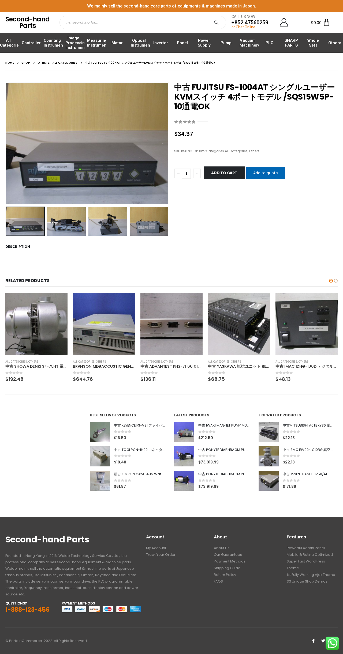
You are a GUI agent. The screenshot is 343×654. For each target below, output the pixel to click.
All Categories (10, 43)
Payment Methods (229, 561)
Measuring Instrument (97, 43)
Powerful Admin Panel (306, 547)
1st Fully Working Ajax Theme (311, 574)
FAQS (218, 581)
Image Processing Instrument (76, 43)
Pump (226, 42)
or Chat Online (243, 27)
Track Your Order (161, 554)
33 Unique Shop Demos (307, 581)
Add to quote (265, 173)
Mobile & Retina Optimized (310, 554)
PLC (269, 42)
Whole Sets (313, 43)
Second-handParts (27, 22)
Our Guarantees (228, 554)
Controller (31, 42)
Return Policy (225, 574)
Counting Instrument (54, 43)
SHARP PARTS (291, 43)
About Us (221, 547)
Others (334, 42)
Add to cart (224, 173)
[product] (36, 324)
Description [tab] (17, 246)
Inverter (160, 42)
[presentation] (7, 143)
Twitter (323, 641)
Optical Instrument (141, 43)
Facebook (313, 641)
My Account (156, 547)
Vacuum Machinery (250, 43)
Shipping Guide (227, 568)
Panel (182, 42)
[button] (331, 280)
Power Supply (204, 43)
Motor (117, 42)
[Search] (217, 22)
